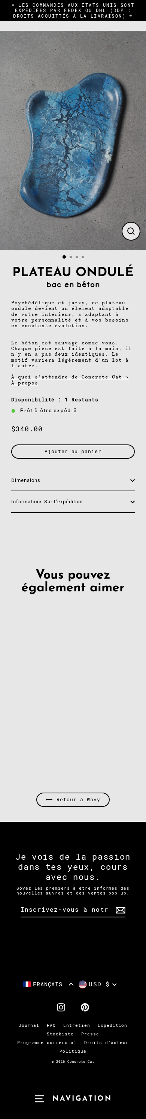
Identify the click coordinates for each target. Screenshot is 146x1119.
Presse (90, 1034)
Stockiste (60, 1034)
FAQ (51, 1025)
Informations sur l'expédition (47, 501)
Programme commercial (47, 1042)
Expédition (113, 1025)
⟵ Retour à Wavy (73, 799)
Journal (29, 1025)
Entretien (76, 1025)
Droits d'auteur (106, 1042)
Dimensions (25, 480)
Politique (73, 1051)
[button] (48, 984)
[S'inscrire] (119, 910)
